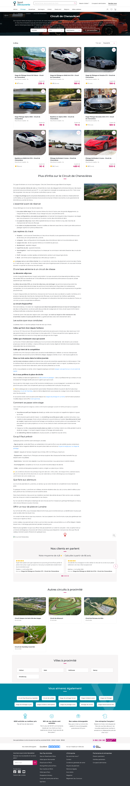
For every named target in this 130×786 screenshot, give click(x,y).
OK (35, 762)
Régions (66, 9)
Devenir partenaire (98, 756)
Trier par (98, 43)
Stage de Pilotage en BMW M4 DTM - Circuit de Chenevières (92, 571)
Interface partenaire (99, 759)
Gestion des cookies (19, 775)
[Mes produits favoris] (111, 9)
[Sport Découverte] (21, 3)
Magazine (69, 775)
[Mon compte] (107, 9)
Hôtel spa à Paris (45, 772)
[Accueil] (14, 13)
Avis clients (69, 772)
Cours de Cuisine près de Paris (49, 778)
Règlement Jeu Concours (74, 778)
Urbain (49, 9)
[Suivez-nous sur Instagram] (19, 771)
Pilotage (23, 9)
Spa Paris (43, 781)
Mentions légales (71, 769)
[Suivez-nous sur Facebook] (14, 771)
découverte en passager (46, 377)
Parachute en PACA (46, 762)
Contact (68, 759)
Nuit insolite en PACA (46, 769)
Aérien (15, 9)
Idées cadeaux (76, 9)
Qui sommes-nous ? (72, 756)
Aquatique (31, 9)
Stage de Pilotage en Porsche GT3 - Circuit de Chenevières (40, 571)
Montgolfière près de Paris (48, 766)
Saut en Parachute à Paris (48, 756)
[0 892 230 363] (96, 740)
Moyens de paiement (72, 766)
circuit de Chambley (26, 391)
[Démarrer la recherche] (75, 3)
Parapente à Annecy (46, 775)
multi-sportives (35, 399)
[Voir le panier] (115, 9)
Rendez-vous (112, 3)
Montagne (41, 9)
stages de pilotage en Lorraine (55, 396)
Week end (58, 9)
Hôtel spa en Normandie (47, 759)
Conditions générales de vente (75, 762)
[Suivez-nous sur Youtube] (23, 771)
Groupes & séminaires (99, 3)
